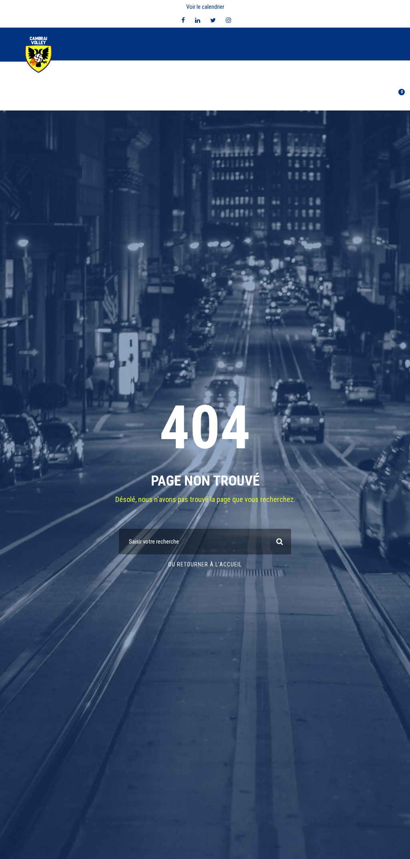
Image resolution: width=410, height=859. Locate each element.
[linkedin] (197, 20)
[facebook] (183, 20)
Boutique (313, 97)
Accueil (37, 97)
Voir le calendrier (205, 6)
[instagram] (228, 20)
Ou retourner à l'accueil (205, 564)
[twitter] (213, 20)
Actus (220, 97)
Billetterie (350, 97)
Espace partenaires (264, 97)
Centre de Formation (145, 97)
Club (61, 97)
